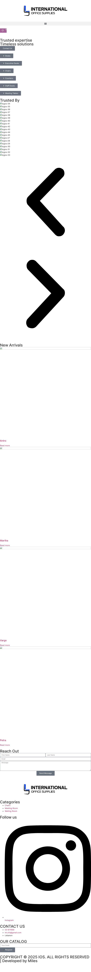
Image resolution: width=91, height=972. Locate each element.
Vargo (3, 640)
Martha (4, 540)
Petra (3, 740)
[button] (45, 24)
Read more (5, 445)
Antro (3, 440)
